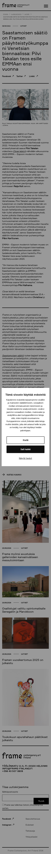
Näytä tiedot (25, 458)
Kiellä (25, 440)
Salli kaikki (26, 449)
